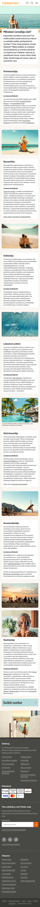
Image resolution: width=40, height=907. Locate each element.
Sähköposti (6, 820)
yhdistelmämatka (14, 564)
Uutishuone (6, 767)
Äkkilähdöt (24, 859)
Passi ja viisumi (26, 767)
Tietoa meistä (6, 757)
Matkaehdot (25, 764)
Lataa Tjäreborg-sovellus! (11, 844)
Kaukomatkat (6, 867)
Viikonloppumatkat (8, 863)
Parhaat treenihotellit (19, 484)
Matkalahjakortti (8, 877)
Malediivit (24, 874)
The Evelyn (32, 691)
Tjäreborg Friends (8, 888)
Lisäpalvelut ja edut (9, 881)
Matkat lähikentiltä (8, 870)
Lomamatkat (6, 874)
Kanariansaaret (26, 863)
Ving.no (29, 901)
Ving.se (24, 901)
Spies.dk (35, 901)
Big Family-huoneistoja (11, 574)
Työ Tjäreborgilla (8, 764)
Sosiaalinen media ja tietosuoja (28, 776)
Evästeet (4, 901)
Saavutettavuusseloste (29, 780)
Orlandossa (30, 123)
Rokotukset (25, 771)
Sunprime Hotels (9, 191)
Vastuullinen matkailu (9, 760)
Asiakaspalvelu (26, 757)
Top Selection (17, 378)
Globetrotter (12, 903)
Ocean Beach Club (18, 103)
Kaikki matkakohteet (28, 881)
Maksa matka (6, 859)
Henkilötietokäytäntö (14, 901)
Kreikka (23, 870)
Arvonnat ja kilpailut (9, 884)
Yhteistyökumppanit (9, 891)
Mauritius (24, 877)
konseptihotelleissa (10, 461)
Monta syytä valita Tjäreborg (8, 772)
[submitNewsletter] (36, 824)
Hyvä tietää (24, 760)
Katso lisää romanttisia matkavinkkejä (17, 217)
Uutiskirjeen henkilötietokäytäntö (14, 830)
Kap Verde (24, 867)
